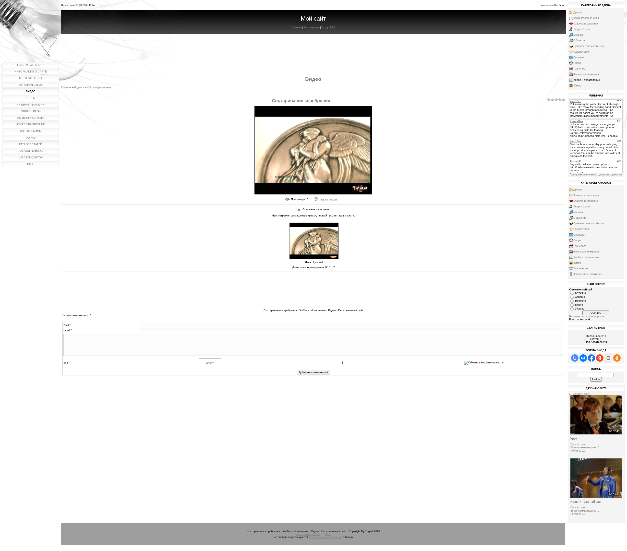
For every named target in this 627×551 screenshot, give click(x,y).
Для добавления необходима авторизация (596, 174)
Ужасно (579, 308)
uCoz (328, 534)
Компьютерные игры (586, 17)
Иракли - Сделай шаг (585, 501)
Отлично (580, 292)
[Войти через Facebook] (591, 358)
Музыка (578, 34)
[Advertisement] (313, 51)
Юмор (577, 85)
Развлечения (581, 51)
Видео (78, 87)
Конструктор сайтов (308, 534)
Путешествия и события (588, 46)
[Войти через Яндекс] (599, 358)
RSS (332, 27)
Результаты (576, 316)
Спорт (577, 62)
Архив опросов (595, 316)
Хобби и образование (98, 87)
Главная (296, 27)
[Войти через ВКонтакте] (583, 358)
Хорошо (580, 296)
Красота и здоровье (585, 23)
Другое (577, 12)
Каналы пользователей (587, 274)
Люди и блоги (581, 29)
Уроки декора (329, 199)
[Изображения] (313, 241)
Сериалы (579, 57)
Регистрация (311, 27)
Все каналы (580, 268)
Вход (325, 27)
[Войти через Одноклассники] (617, 358)
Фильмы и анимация (586, 74)
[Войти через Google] (608, 358)
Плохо (579, 304)
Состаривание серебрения (325, 537)
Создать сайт (581, 393)
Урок (573, 438)
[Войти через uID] (575, 358)
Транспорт (579, 68)
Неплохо (580, 300)
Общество (579, 40)
